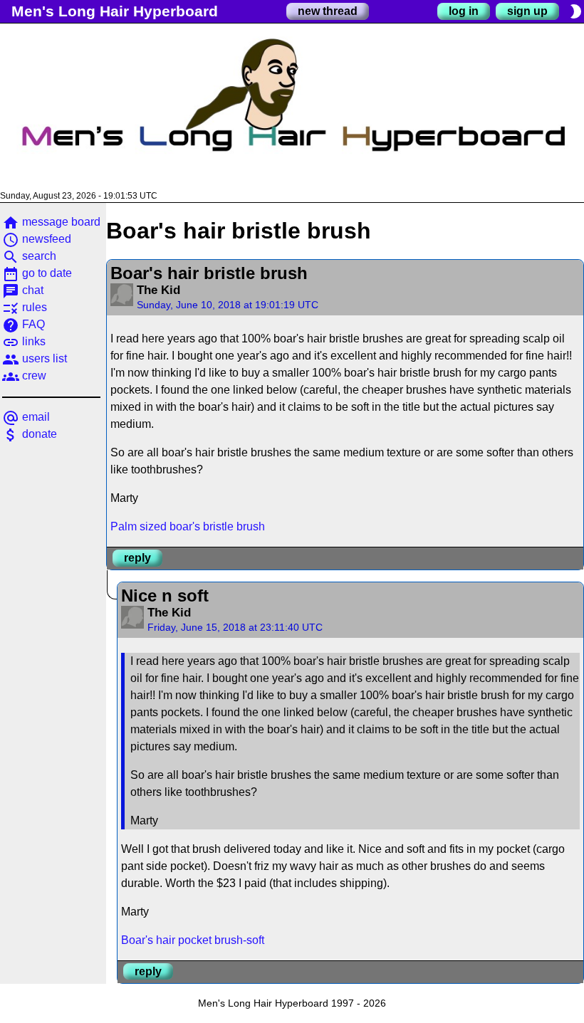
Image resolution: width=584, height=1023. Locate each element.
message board (51, 222)
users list (34, 358)
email (26, 417)
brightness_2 (575, 11)
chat (22, 290)
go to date (37, 273)
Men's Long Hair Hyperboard (114, 11)
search (29, 256)
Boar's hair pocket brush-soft (192, 940)
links (24, 341)
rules (24, 307)
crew (24, 375)
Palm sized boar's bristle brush (187, 526)
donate (29, 434)
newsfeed (36, 239)
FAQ (23, 324)
